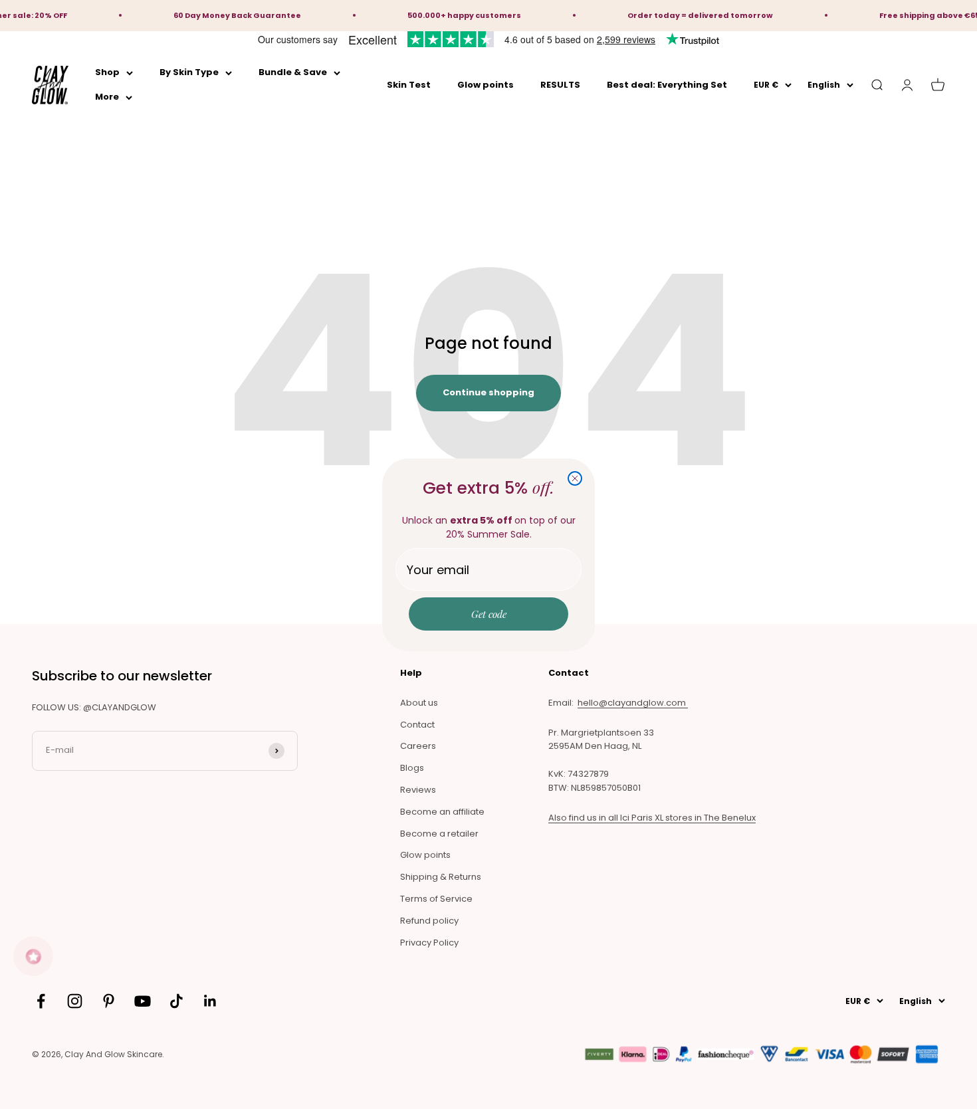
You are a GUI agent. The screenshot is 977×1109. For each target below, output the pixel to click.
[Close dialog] (575, 478)
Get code (488, 614)
